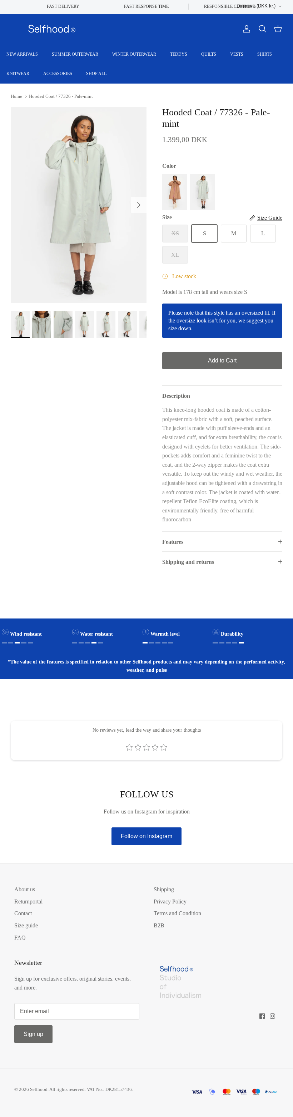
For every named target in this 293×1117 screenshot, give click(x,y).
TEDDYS (178, 54)
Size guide (26, 925)
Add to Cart (222, 360)
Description (176, 396)
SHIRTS (264, 54)
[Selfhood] (52, 29)
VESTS (236, 54)
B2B (159, 925)
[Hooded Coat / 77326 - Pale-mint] (202, 192)
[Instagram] (272, 1016)
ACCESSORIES (57, 73)
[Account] (245, 29)
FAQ (20, 938)
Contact (23, 913)
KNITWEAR (17, 73)
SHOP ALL (96, 73)
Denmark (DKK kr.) (256, 6)
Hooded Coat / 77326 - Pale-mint (61, 96)
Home (16, 96)
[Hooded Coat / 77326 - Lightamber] (174, 192)
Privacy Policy (170, 901)
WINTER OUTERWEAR (134, 54)
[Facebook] (262, 1016)
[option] (78, 205)
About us (24, 889)
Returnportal (28, 901)
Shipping (164, 889)
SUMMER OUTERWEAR (75, 54)
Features (172, 542)
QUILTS (208, 54)
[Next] (138, 205)
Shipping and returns (188, 562)
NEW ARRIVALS (22, 54)
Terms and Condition (177, 913)
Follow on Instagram (146, 836)
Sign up (33, 1034)
